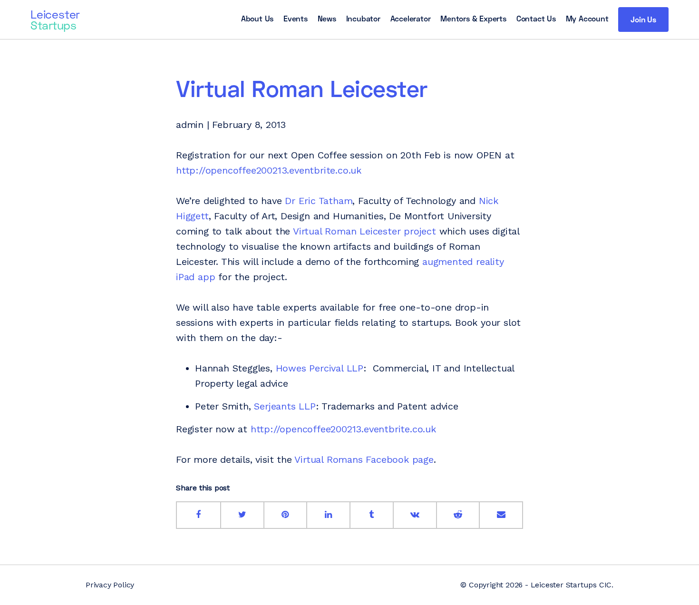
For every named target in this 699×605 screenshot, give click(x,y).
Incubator (363, 18)
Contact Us (536, 18)
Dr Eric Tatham (318, 200)
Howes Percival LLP (319, 368)
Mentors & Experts (473, 18)
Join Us (643, 19)
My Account (587, 18)
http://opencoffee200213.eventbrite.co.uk (268, 170)
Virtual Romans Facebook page (363, 459)
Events (295, 18)
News (327, 18)
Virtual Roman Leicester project (364, 231)
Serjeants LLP (284, 406)
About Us (257, 18)
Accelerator (410, 18)
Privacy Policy (110, 584)
